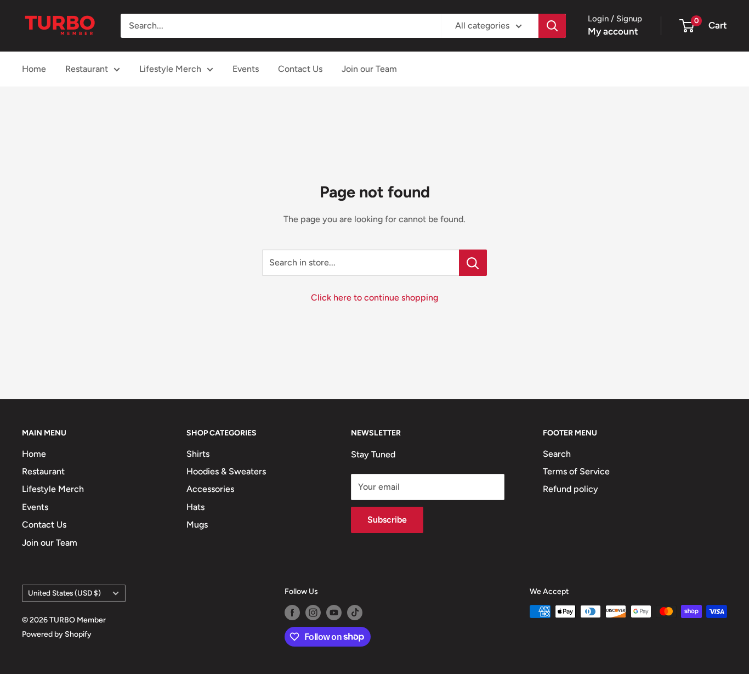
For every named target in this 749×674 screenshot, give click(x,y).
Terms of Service (576, 471)
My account (613, 31)
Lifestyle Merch (170, 69)
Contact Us (300, 69)
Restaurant (86, 69)
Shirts (197, 454)
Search (557, 454)
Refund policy (570, 489)
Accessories (210, 489)
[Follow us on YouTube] (334, 612)
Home (34, 69)
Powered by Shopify (57, 634)
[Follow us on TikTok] (354, 612)
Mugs (197, 524)
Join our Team (369, 69)
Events (245, 69)
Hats (195, 507)
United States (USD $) (64, 592)
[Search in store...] (473, 263)
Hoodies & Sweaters (226, 471)
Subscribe (387, 519)
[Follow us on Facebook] (292, 612)
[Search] (552, 26)
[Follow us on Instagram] (313, 612)
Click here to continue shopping (374, 297)
